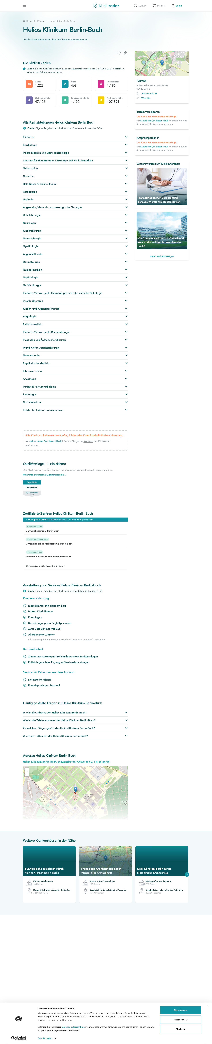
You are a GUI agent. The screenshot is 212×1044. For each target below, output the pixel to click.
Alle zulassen (180, 1010)
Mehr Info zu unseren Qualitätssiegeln (43, 474)
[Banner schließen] (208, 1007)
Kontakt (88, 441)
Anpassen (179, 1019)
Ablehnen (180, 1029)
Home (29, 21)
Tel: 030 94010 (149, 93)
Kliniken (40, 21)
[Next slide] (187, 874)
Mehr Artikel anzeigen (162, 256)
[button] (27, 770)
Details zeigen (45, 1038)
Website (145, 98)
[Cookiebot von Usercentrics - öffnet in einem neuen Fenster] (18, 1038)
